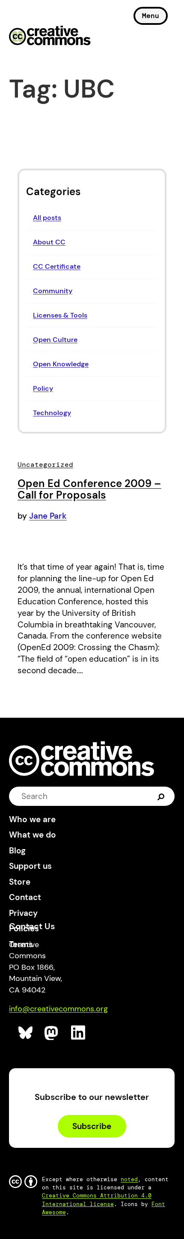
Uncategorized (45, 464)
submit (161, 795)
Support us (30, 866)
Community (52, 290)
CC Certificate (56, 266)
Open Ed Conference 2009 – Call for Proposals (89, 489)
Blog (17, 850)
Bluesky (25, 1032)
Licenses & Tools (60, 315)
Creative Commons (50, 36)
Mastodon (52, 1032)
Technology (52, 412)
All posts (47, 217)
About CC (49, 242)
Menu (150, 15)
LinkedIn (78, 1032)
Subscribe (91, 1126)
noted (129, 1179)
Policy (43, 388)
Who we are (32, 819)
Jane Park (48, 516)
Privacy (23, 913)
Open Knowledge (61, 364)
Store (19, 882)
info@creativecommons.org (58, 1008)
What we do (32, 834)
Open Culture (55, 339)
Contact (25, 897)
